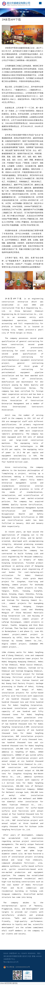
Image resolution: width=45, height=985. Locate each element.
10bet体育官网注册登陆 (9, 983)
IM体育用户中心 (9, 959)
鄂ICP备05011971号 (10, 962)
